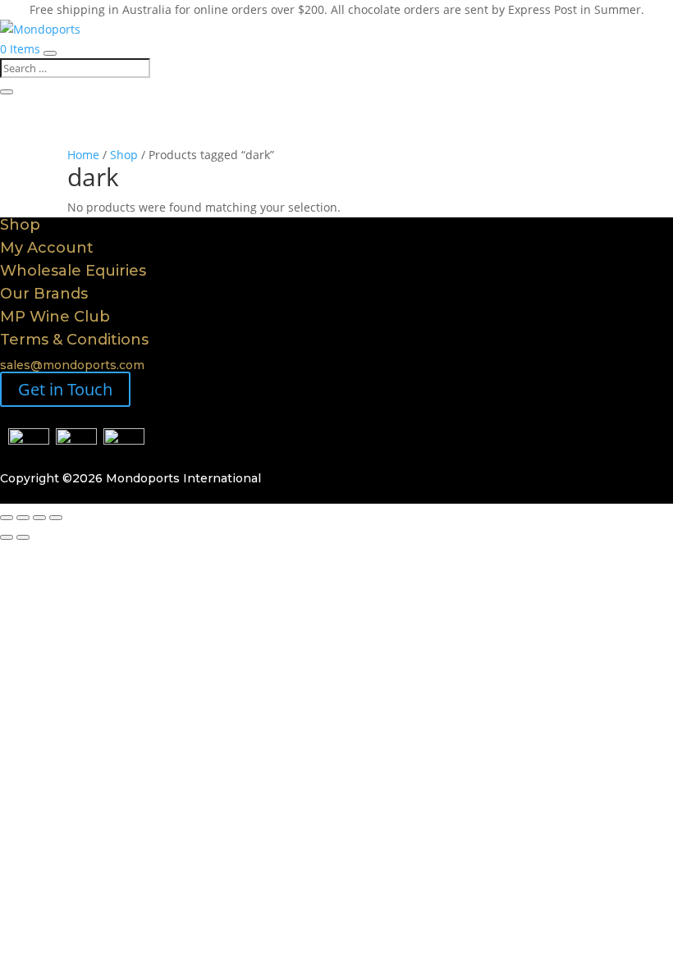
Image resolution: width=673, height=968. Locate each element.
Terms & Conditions (74, 340)
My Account (47, 248)
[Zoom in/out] (6, 517)
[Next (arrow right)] (23, 537)
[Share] (39, 517)
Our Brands (44, 294)
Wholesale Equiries (73, 271)
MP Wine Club (55, 317)
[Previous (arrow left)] (6, 537)
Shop (124, 154)
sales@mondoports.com (72, 365)
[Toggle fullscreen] (23, 517)
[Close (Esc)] (55, 517)
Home (83, 154)
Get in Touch (65, 389)
